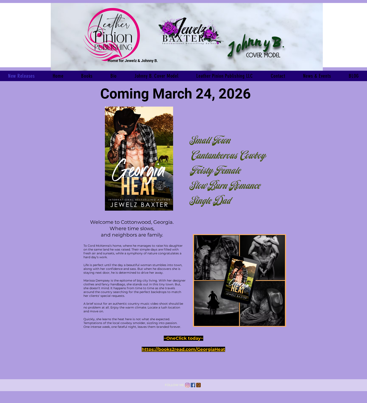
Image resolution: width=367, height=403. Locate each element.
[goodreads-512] (198, 385)
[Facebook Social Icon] (193, 385)
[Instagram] (187, 385)
